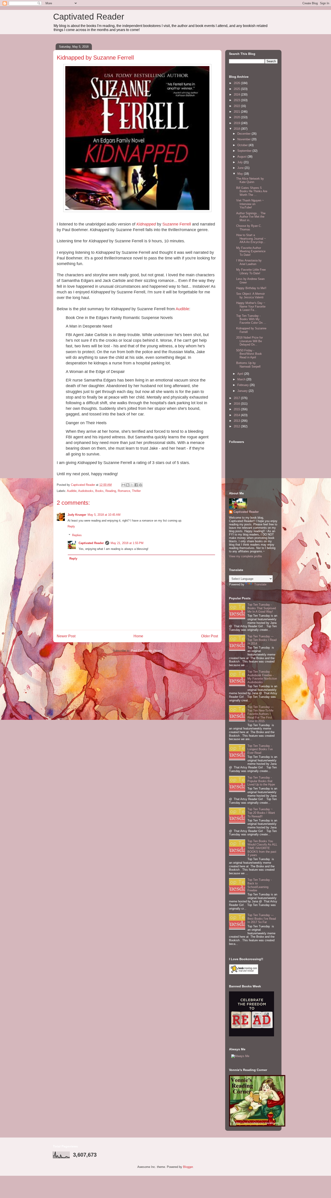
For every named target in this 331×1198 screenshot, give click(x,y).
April (240, 373)
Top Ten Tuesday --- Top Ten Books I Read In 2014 (262, 640)
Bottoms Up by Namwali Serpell (248, 364)
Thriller (136, 491)
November (244, 139)
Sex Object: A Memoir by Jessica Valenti (250, 295)
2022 (237, 106)
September (244, 150)
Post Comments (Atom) (146, 650)
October (243, 145)
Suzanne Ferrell (176, 224)
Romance (124, 491)
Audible (182, 309)
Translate (260, 584)
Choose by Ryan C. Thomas (249, 227)
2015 (237, 409)
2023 (237, 100)
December (244, 133)
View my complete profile (245, 556)
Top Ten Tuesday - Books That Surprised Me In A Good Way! (261, 608)
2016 (237, 403)
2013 (237, 420)
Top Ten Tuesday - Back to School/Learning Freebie (259, 885)
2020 (237, 117)
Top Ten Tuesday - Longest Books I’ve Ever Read (260, 749)
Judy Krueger (77, 514)
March (241, 379)
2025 (237, 89)
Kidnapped (146, 224)
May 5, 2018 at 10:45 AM (104, 514)
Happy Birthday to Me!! (251, 288)
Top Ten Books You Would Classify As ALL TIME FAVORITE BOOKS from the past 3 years (262, 848)
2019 (237, 123)
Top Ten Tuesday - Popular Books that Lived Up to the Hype (261, 781)
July (240, 162)
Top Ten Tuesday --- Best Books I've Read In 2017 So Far (261, 918)
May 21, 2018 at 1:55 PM (127, 543)
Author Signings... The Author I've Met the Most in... (250, 217)
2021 (237, 111)
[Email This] (123, 485)
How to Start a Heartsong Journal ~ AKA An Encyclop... (251, 238)
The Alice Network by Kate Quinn (250, 180)
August (242, 156)
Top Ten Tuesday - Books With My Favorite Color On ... (251, 319)
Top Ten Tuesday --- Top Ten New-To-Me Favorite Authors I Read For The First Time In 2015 (260, 714)
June (241, 168)
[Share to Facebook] (136, 485)
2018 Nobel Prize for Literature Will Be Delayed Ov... (249, 341)
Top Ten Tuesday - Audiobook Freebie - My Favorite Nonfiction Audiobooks (262, 677)
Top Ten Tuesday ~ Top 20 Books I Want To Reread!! (261, 813)
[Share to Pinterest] (140, 485)
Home (138, 636)
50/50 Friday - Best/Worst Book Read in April (249, 354)
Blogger (188, 1167)
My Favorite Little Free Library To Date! (251, 271)
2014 (237, 415)
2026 (237, 83)
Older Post (209, 636)
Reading (110, 491)
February (243, 385)
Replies (77, 535)
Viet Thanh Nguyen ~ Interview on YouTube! (250, 204)
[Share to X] (132, 485)
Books (99, 491)
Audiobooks (85, 491)
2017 (237, 398)
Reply (71, 526)
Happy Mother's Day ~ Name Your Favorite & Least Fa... (250, 306)
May (240, 173)
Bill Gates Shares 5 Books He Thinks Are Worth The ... (251, 191)
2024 (237, 94)
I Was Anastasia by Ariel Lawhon (249, 262)
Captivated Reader (88, 16)
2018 (237, 128)
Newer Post (66, 636)
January (243, 391)
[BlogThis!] (127, 485)
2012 (237, 426)
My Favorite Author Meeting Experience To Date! (250, 251)
